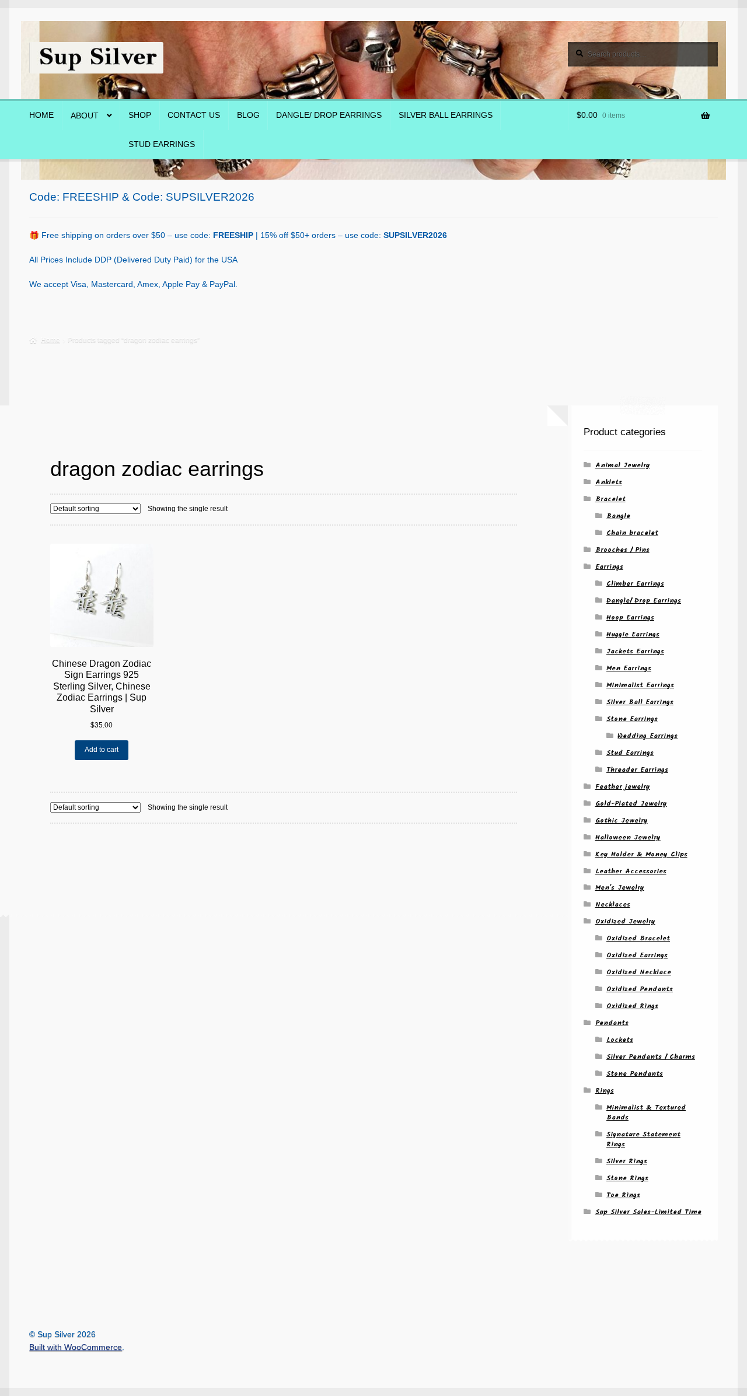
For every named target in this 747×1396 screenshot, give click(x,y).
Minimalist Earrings (640, 685)
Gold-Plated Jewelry (631, 803)
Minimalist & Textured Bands (646, 1112)
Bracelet (610, 499)
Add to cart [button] (101, 750)
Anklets (608, 482)
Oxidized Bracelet (638, 938)
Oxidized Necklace (638, 972)
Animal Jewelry (622, 465)
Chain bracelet (632, 532)
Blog (248, 115)
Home (41, 115)
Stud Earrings (161, 144)
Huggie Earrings (632, 634)
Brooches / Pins (622, 549)
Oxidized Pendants (639, 989)
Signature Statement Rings (643, 1139)
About (85, 115)
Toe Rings (623, 1195)
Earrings (609, 566)
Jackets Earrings (635, 651)
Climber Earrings (635, 583)
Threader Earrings (637, 769)
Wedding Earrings (647, 735)
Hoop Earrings (630, 617)
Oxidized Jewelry (625, 921)
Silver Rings (626, 1161)
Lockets (619, 1039)
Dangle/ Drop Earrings (329, 115)
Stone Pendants (634, 1073)
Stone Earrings (632, 719)
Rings (604, 1090)
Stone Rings (627, 1178)
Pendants (612, 1022)
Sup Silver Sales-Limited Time (648, 1211)
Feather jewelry (622, 786)
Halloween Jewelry (628, 837)
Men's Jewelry (619, 887)
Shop (139, 115)
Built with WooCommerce (75, 1347)
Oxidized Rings (632, 1006)
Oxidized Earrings (637, 955)
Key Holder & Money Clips (641, 854)
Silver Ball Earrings (446, 115)
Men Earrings (628, 668)
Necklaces (612, 904)
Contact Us (193, 115)
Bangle (618, 516)
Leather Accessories (630, 871)
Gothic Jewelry (621, 820)
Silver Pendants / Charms (650, 1056)
